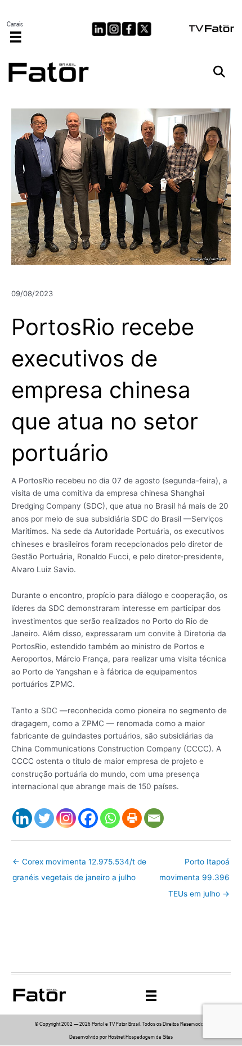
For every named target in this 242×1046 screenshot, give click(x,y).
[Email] (154, 818)
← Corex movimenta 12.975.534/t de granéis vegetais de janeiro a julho (79, 864)
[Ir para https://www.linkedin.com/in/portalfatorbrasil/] (99, 29)
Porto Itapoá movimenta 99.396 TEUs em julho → (194, 864)
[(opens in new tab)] (212, 27)
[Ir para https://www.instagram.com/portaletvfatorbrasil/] (114, 29)
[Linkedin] (22, 818)
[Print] (132, 818)
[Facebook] (88, 818)
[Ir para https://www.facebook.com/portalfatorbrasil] (129, 29)
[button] (219, 72)
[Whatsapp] (110, 818)
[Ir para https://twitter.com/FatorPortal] (144, 29)
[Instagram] (66, 818)
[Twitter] (44, 818)
